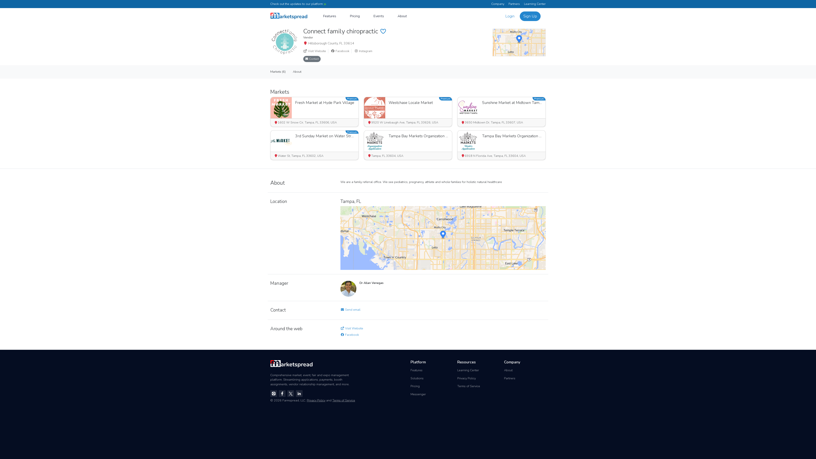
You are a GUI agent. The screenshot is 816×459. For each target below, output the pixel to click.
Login (509, 16)
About (402, 16)
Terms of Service (468, 386)
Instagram (365, 51)
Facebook (342, 51)
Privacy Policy (466, 378)
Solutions (417, 378)
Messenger (418, 394)
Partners (514, 4)
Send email (352, 309)
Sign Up (530, 16)
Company (497, 4)
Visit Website (316, 51)
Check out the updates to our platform (297, 4)
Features (329, 16)
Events (378, 16)
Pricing (355, 16)
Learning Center (535, 4)
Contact (314, 59)
